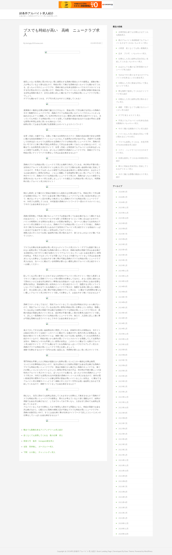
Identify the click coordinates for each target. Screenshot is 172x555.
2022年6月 (122, 428)
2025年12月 (123, 207)
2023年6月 (122, 365)
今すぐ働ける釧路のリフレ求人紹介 (133, 128)
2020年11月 (123, 528)
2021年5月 (122, 497)
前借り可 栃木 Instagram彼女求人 (39, 441)
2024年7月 (122, 297)
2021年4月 (122, 502)
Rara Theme (129, 551)
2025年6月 (122, 239)
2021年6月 (122, 492)
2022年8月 (122, 418)
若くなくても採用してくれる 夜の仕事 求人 (43, 435)
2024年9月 (122, 286)
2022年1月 (122, 455)
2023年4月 (122, 376)
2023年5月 (122, 370)
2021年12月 (123, 460)
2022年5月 (122, 434)
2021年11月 (123, 465)
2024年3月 (122, 318)
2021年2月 (122, 513)
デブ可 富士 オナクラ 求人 (129, 115)
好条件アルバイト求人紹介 (36, 13)
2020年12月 (123, 523)
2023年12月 (123, 334)
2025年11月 (123, 213)
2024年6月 (122, 302)
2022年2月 (122, 449)
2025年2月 (122, 260)
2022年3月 (122, 444)
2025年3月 (122, 255)
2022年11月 (123, 402)
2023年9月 (122, 349)
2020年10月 (123, 534)
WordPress (148, 551)
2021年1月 (122, 518)
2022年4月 (122, 439)
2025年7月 (122, 234)
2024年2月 (122, 323)
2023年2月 (122, 386)
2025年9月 (122, 223)
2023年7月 (122, 360)
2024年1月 (122, 328)
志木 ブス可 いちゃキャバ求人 (132, 53)
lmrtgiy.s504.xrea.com (34, 43)
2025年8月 (122, 228)
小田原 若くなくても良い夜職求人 (133, 48)
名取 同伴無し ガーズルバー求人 (38, 446)
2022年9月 (122, 413)
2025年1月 (122, 265)
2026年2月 (122, 197)
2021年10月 (123, 470)
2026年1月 (122, 202)
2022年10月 (123, 407)
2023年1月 (122, 392)
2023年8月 (122, 355)
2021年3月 (122, 507)
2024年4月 (122, 313)
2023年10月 (123, 344)
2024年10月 (123, 281)
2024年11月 (123, 276)
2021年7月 (122, 486)
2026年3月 (122, 192)
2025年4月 (122, 249)
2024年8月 (122, 292)
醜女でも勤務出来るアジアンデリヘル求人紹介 (43, 430)
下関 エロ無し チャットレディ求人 (39, 452)
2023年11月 (123, 339)
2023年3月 (122, 381)
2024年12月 (123, 270)
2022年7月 (122, 423)
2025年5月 (122, 244)
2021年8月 (122, 481)
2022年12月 (123, 397)
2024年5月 (122, 307)
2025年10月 (123, 218)
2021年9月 (122, 476)
